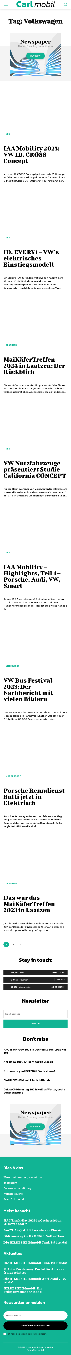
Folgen (61, 979)
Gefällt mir (58, 972)
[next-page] (20, 944)
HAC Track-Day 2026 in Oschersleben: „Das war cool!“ (34, 1051)
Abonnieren (58, 987)
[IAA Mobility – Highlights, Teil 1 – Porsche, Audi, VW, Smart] (35, 531)
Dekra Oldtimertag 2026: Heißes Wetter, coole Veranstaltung (34, 1091)
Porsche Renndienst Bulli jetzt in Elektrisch (34, 796)
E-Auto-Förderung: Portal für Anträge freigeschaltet (33, 1270)
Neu (8, 134)
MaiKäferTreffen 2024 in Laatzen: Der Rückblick (34, 365)
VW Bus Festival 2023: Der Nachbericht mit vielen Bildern (28, 689)
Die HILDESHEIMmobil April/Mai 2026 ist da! (34, 1280)
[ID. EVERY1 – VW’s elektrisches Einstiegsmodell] (35, 216)
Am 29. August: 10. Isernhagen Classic (28, 1062)
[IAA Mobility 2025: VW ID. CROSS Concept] (35, 112)
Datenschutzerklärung (29, 1334)
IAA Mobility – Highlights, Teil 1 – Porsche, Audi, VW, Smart (31, 576)
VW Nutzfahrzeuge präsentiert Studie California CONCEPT (34, 469)
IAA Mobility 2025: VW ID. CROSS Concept (31, 154)
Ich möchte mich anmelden (36, 1325)
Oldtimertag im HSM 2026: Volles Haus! (29, 1071)
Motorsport (13, 776)
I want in (35, 1023)
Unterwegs (12, 666)
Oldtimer (11, 345)
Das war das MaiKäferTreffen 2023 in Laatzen (29, 903)
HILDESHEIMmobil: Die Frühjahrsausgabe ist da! (22, 1290)
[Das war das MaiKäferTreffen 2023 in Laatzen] (35, 862)
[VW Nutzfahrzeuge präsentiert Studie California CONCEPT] (35, 427)
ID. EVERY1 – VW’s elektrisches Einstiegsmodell (31, 258)
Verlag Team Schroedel (40, 1349)
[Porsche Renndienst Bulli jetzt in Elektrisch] (35, 755)
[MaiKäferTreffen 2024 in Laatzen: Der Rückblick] (35, 323)
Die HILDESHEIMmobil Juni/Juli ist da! (27, 1080)
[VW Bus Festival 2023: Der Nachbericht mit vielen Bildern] (35, 645)
